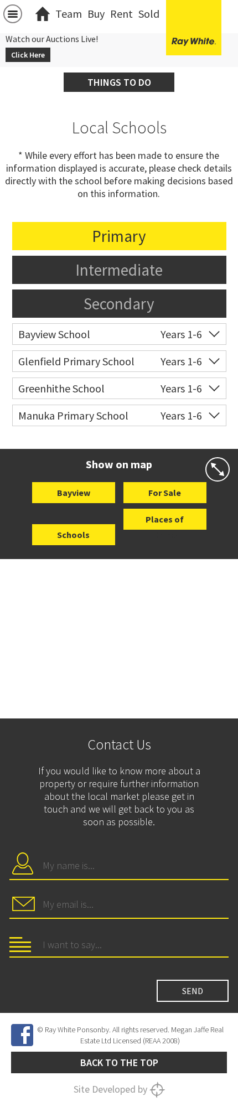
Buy (96, 13)
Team (68, 13)
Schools (73, 534)
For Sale (164, 492)
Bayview (73, 492)
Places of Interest (165, 522)
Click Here (28, 55)
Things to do (119, 82)
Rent (121, 13)
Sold (148, 13)
